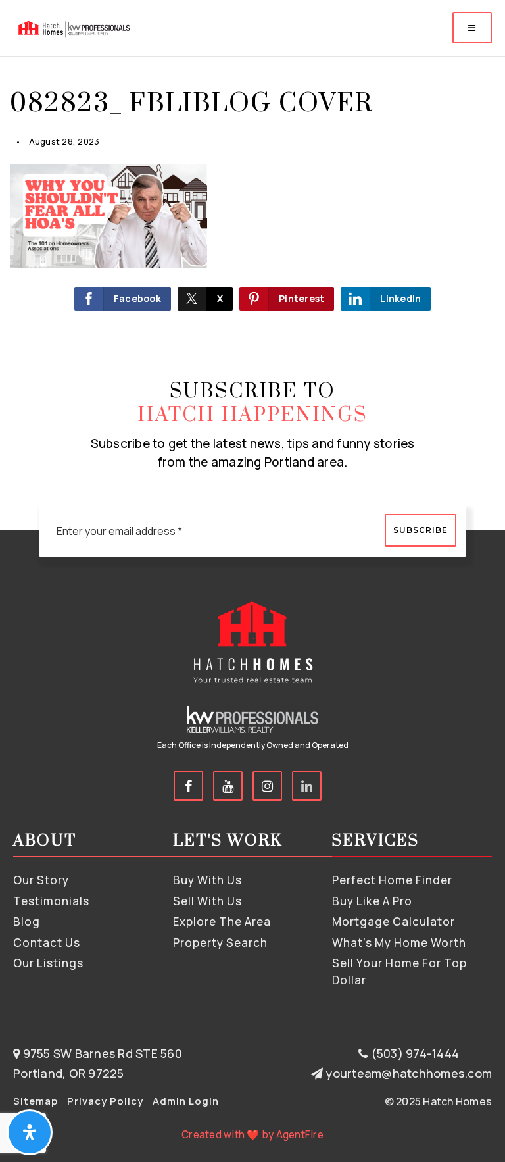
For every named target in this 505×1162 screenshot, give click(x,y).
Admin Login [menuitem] (186, 1101)
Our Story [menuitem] (41, 880)
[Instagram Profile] (267, 786)
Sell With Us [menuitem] (207, 901)
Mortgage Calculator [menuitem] (393, 921)
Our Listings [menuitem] (48, 963)
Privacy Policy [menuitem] (105, 1101)
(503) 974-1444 (413, 1053)
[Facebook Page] (188, 786)
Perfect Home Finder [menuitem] (392, 880)
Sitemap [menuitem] (35, 1101)
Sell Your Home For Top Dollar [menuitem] (399, 971)
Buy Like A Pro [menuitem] (372, 901)
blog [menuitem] (26, 921)
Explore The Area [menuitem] (222, 921)
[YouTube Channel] (228, 786)
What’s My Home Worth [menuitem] (399, 942)
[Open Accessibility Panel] (30, 1132)
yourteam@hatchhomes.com (408, 1073)
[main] (252, 173)
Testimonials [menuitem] (51, 901)
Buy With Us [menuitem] (207, 880)
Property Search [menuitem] (220, 942)
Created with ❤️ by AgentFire (252, 1135)
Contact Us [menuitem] (46, 942)
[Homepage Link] (73, 26)
